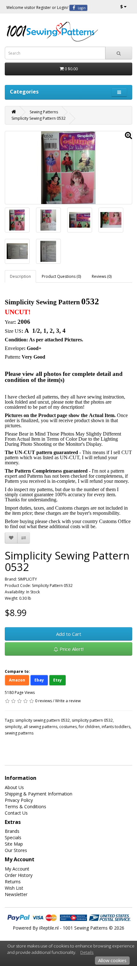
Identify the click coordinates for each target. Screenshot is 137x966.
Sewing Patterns (44, 112)
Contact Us (16, 813)
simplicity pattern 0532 (92, 720)
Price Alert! (70, 649)
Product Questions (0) (61, 276)
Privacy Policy (19, 800)
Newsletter (16, 894)
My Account (17, 869)
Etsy (57, 680)
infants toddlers (116, 726)
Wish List (14, 888)
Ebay (39, 680)
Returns (13, 882)
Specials (13, 837)
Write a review (68, 701)
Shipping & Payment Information (38, 794)
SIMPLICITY (27, 579)
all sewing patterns (40, 726)
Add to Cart (68, 634)
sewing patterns (19, 733)
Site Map (14, 844)
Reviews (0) (102, 276)
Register (43, 7)
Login (62, 7)
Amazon (17, 680)
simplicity (13, 726)
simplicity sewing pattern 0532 (42, 720)
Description (20, 276)
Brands (12, 831)
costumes (68, 726)
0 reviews (43, 701)
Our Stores (16, 850)
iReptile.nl (49, 928)
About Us (14, 787)
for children (89, 726)
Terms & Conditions (25, 806)
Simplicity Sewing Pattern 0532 (38, 118)
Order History (18, 875)
